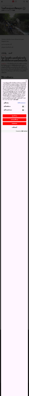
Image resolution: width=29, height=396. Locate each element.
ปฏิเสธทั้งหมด (14, 115)
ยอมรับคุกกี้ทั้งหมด (14, 119)
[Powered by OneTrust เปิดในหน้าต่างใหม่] (21, 131)
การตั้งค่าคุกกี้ (14, 127)
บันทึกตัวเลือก (14, 123)
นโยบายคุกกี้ (15, 99)
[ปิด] (26, 81)
